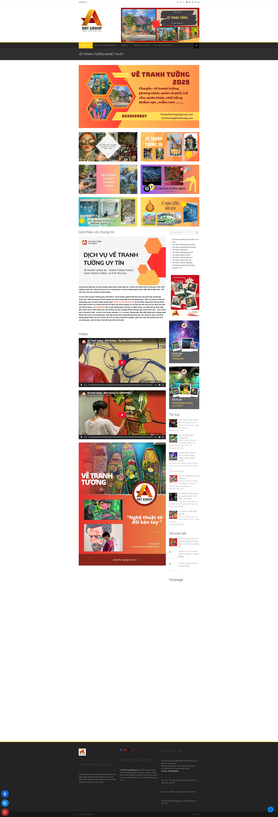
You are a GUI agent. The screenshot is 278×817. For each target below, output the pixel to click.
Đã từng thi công (141, 45)
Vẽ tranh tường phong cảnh (183, 245)
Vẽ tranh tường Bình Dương (183, 265)
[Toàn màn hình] (163, 385)
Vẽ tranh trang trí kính (181, 255)
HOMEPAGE (83, 2)
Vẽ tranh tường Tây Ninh (182, 263)
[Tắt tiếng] (159, 385)
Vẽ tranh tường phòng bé (182, 252)
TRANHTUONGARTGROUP (123, 302)
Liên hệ (125, 45)
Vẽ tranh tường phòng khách (184, 247)
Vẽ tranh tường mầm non (182, 257)
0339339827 (100, 307)
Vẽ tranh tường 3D (179, 250)
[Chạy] (81, 385)
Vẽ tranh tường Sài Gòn (181, 260)
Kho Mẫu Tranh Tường (163, 45)
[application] (122, 362)
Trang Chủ (85, 45)
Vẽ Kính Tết (177, 268)
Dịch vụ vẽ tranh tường (105, 45)
